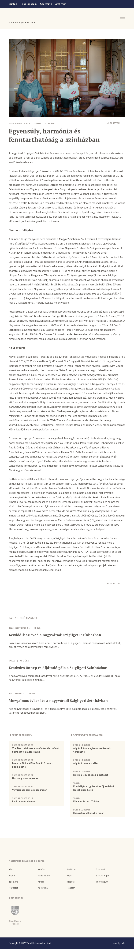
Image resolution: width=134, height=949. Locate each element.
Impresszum (102, 881)
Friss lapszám (29, 4)
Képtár (70, 875)
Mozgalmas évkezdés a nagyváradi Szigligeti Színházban (58, 700)
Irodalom (13, 881)
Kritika (41, 881)
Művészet (13, 887)
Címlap (13, 4)
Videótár (71, 881)
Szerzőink (46, 4)
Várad (18, 17)
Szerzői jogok (102, 875)
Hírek (37, 627)
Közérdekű (43, 887)
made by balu (118, 943)
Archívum (60, 4)
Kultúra (49, 123)
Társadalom (44, 875)
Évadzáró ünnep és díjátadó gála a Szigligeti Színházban (58, 667)
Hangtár (71, 887)
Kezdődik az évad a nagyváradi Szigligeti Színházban (55, 635)
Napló (12, 875)
